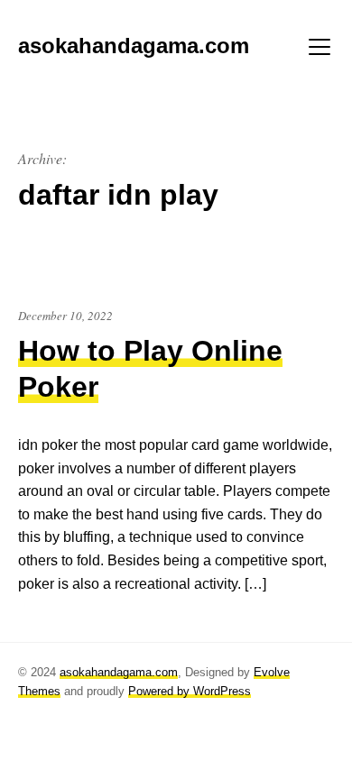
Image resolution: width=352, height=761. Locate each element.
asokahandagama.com (119, 672)
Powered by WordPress (189, 691)
